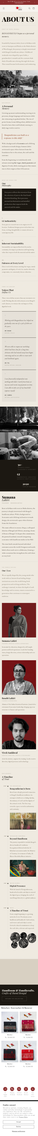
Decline (18, 1126)
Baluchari (9, 1034)
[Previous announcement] (3, 2)
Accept (18, 1122)
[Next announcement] (35, 2)
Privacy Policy (23, 1117)
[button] (4, 8)
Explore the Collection (14, 998)
